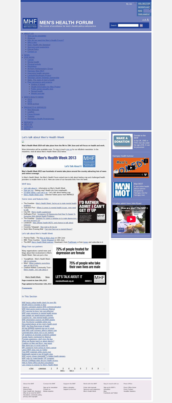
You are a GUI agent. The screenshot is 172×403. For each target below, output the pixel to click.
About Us (29, 33)
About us (31, 38)
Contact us (32, 52)
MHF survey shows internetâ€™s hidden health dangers (43, 356)
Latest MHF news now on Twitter (34, 350)
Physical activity (34, 64)
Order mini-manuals (89, 387)
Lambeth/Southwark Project (39, 75)
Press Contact (128, 389)
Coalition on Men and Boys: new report (37, 343)
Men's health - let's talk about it (36, 270)
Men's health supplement (41, 212)
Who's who (32, 42)
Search (114, 25)
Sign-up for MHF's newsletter (109, 388)
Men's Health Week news (33, 195)
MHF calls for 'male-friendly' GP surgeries (38, 358)
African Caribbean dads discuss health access (40, 361)
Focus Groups (34, 114)
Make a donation (68, 387)
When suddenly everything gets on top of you (37, 264)
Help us (28, 124)
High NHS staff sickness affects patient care (39, 330)
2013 (30, 102)
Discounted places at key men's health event (39, 324)
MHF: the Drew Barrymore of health (35, 326)
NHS (140, 11)
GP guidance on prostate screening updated (39, 335)
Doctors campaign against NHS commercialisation (41, 307)
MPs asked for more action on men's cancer (39, 348)
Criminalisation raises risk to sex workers (38, 333)
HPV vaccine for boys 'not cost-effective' (38, 311)
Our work (29, 57)
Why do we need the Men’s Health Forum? (46, 40)
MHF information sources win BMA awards (38, 320)
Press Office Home (130, 387)
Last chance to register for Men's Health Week (40, 365)
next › (62, 370)
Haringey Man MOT (36, 71)
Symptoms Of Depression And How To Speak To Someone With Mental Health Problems (49, 215)
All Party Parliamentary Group (40, 69)
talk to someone (30, 261)
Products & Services (35, 107)
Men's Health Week (34, 97)
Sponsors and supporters (38, 47)
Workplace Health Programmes (41, 119)
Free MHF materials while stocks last (36, 352)
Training (31, 116)
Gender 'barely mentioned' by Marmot (36, 337)
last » (72, 370)
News (27, 55)
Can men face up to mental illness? (58, 229)
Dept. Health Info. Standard (32, 391)
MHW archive (33, 104)
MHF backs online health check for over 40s (39, 303)
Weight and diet (37, 93)
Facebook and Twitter (111, 393)
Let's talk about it (30, 188)
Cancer (31, 60)
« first (31, 368)
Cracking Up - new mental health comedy (38, 318)
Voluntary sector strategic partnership (43, 78)
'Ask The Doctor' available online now (36, 322)
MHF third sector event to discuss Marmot (38, 309)
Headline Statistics (130, 391)
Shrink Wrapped (47, 240)
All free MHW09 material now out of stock (38, 328)
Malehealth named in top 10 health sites (37, 354)
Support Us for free (69, 389)
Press (27, 129)
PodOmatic (72, 242)
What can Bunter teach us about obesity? (38, 341)
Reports (28, 122)
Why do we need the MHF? (32, 393)
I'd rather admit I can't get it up (35, 193)
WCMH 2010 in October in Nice (34, 305)
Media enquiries (48, 391)
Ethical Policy (33, 49)
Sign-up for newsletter (37, 36)
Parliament (144, 14)
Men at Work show (47, 238)
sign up (69, 149)
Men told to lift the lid (48, 227)
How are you (28, 190)
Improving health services (38, 73)
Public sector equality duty (42, 89)
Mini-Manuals (33, 110)
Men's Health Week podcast (42, 242)
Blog (105, 391)
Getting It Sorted (38, 84)
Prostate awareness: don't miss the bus (37, 339)
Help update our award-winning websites (37, 315)
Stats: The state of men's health (41, 80)
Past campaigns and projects (40, 82)
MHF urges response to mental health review (39, 313)
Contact (28, 127)
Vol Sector (144, 4)
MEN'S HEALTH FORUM (66, 22)
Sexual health (37, 91)
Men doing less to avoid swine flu (35, 345)
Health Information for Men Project (45, 87)
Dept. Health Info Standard (39, 45)
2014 (30, 99)
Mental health (33, 62)
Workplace (144, 7)
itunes (85, 242)
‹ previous (42, 368)
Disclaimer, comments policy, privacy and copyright (32, 395)
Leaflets (31, 112)
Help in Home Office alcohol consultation (38, 363)
